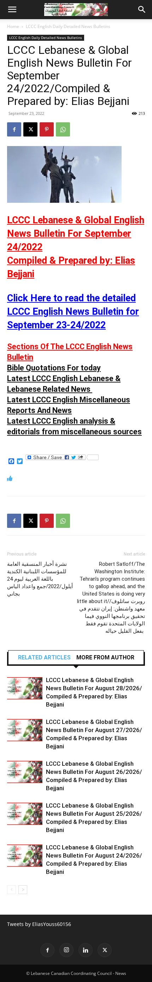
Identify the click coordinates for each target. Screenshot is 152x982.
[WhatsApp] (63, 129)
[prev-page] (11, 889)
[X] (30, 129)
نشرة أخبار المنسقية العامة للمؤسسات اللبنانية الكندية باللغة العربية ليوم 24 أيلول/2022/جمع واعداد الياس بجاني (40, 579)
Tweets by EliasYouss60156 (39, 924)
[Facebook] (14, 129)
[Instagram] (66, 950)
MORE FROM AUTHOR (105, 657)
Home (13, 26)
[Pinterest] (47, 129)
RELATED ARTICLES (44, 657)
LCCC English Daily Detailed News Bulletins (68, 26)
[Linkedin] (85, 950)
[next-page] (22, 889)
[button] (12, 9)
